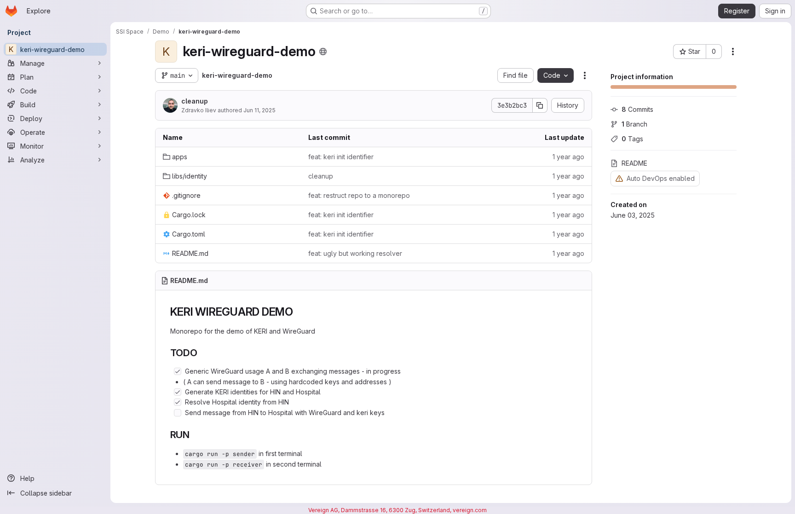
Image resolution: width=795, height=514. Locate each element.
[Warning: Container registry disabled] (619, 178)
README (634, 163)
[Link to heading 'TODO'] (202, 352)
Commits (637, 109)
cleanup (194, 101)
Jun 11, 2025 (259, 110)
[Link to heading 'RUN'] (195, 434)
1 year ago (568, 157)
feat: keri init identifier (341, 157)
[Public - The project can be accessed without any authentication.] (323, 51)
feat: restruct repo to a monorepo (359, 195)
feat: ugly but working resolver (355, 253)
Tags (632, 139)
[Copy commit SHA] (540, 105)
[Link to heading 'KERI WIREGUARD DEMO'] (299, 311)
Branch (634, 124)
